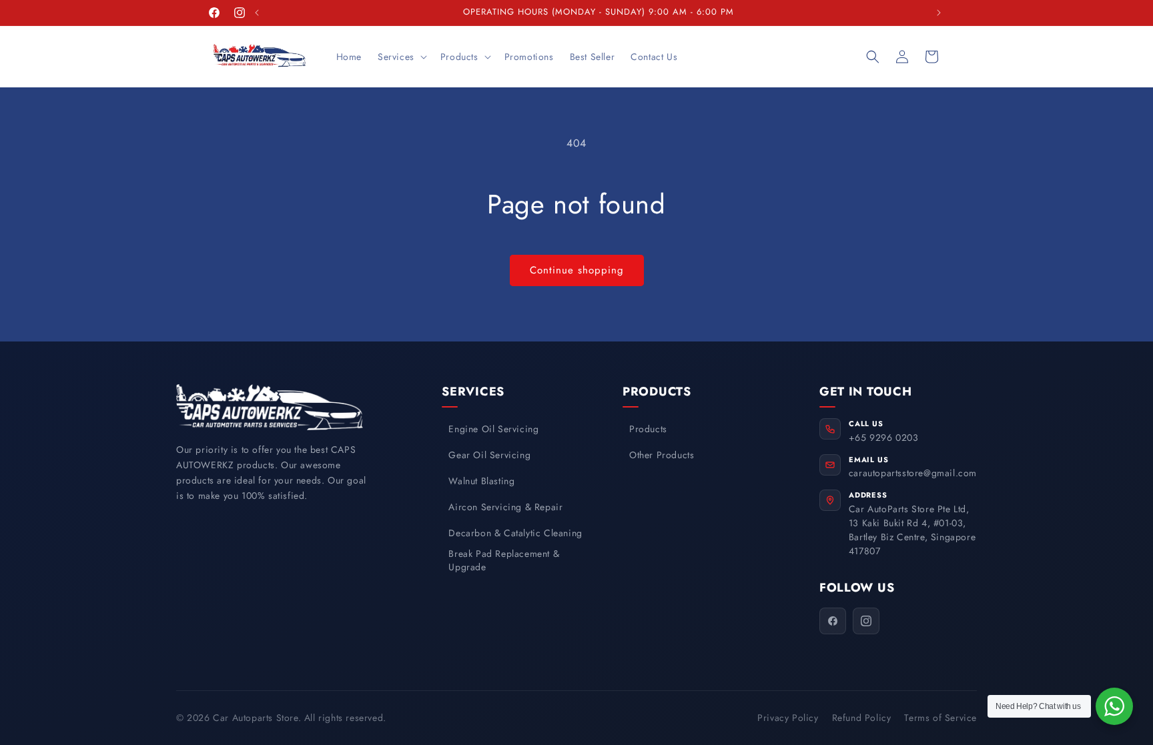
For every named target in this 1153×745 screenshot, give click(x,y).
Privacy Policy (787, 717)
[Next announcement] (938, 12)
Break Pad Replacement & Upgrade (503, 561)
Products (648, 429)
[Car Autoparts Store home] (269, 407)
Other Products (661, 455)
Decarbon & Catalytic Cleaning (515, 533)
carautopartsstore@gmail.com (913, 473)
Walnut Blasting (481, 481)
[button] (401, 57)
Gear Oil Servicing (489, 455)
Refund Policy (861, 717)
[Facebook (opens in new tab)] (832, 621)
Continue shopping (577, 270)
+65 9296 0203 (884, 437)
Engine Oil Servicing (493, 429)
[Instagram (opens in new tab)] (866, 621)
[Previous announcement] (257, 12)
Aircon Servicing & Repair (505, 507)
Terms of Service (940, 717)
